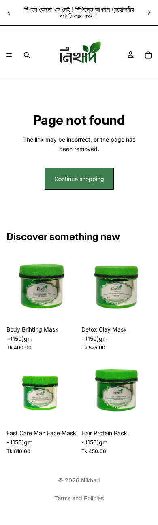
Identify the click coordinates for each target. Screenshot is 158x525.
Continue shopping (79, 178)
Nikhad (90, 480)
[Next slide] (149, 12)
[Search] (27, 55)
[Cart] (148, 55)
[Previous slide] (9, 12)
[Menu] (9, 55)
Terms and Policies (79, 498)
